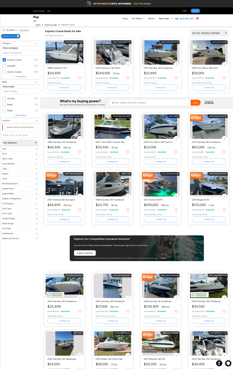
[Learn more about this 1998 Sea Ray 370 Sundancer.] (64, 126)
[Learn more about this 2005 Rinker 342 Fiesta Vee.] (112, 343)
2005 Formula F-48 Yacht (108, 68)
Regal (9, 104)
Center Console (14, 72)
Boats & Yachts (39, 11)
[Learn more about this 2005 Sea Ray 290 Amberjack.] (64, 343)
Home (38, 25)
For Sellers (137, 18)
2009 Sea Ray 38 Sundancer (158, 301)
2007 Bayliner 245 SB (154, 359)
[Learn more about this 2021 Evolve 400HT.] (161, 184)
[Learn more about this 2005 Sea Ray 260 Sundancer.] (112, 286)
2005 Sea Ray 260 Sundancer (110, 301)
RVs (48, 11)
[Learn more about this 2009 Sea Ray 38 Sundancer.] (161, 286)
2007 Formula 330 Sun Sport (61, 200)
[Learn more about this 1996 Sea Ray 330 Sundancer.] (112, 184)
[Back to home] (36, 18)
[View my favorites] (197, 18)
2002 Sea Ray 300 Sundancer (206, 359)
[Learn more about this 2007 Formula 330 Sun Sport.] (64, 184)
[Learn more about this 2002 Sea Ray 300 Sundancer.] (209, 343)
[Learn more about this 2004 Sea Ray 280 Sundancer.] (209, 286)
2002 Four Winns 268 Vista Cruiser (159, 142)
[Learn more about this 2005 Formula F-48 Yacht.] (112, 52)
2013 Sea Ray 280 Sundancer (206, 142)
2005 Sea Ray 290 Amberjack (61, 359)
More (150, 18)
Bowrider (11, 66)
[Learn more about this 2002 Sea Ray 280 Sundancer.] (161, 52)
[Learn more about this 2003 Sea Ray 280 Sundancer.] (64, 286)
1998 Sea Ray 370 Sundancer (61, 142)
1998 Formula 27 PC (57, 68)
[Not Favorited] (79, 77)
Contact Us (64, 87)
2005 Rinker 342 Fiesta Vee (109, 359)
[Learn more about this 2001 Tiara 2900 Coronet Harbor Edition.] (112, 126)
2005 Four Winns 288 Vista (205, 68)
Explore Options (85, 253)
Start (195, 102)
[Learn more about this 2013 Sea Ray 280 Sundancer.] (209, 126)
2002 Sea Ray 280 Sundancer (158, 68)
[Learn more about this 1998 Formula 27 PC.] (64, 52)
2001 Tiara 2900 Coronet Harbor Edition (111, 142)
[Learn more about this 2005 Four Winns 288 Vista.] (209, 52)
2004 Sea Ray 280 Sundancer (206, 301)
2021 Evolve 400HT (153, 200)
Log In (184, 11)
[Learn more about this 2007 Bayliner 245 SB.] (161, 343)
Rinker (10, 110)
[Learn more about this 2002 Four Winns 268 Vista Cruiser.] (161, 126)
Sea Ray (11, 98)
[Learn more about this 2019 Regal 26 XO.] (209, 184)
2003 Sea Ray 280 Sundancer (61, 301)
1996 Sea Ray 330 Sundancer (110, 200)
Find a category (10, 48)
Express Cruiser (14, 60)
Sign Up (195, 11)
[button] (219, 363)
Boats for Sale (51, 25)
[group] (10, 36)
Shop (125, 18)
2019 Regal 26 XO (200, 200)
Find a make (8, 86)
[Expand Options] (80, 64)
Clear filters (24, 30)
